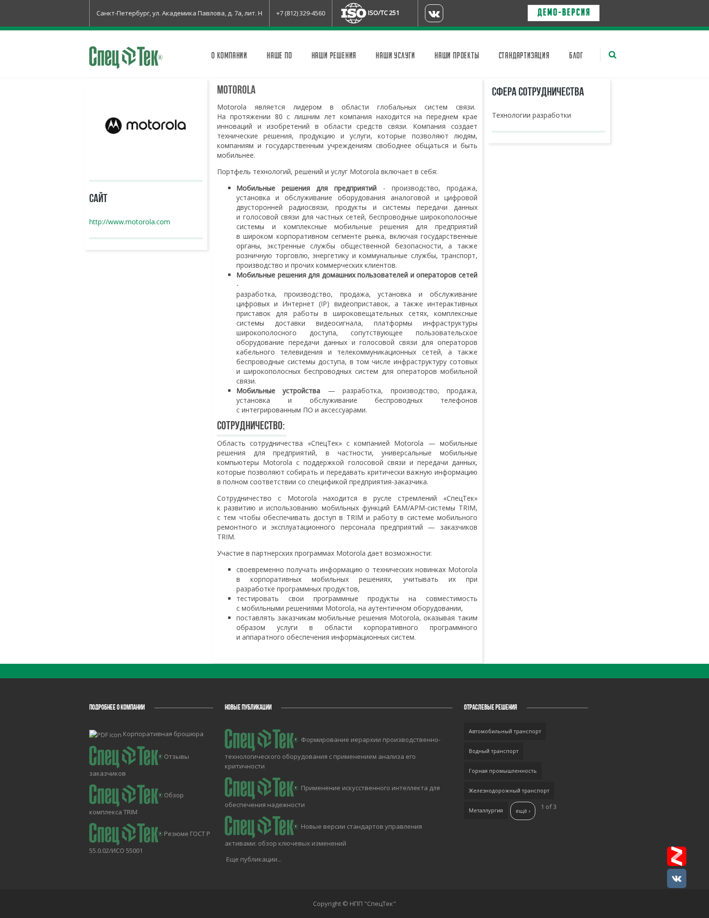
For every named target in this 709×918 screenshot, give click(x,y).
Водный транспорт (493, 750)
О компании (229, 56)
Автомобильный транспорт (505, 731)
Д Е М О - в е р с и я (563, 13)
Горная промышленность (503, 770)
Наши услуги (395, 56)
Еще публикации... (254, 859)
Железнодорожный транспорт (509, 790)
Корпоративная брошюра (163, 733)
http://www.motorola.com (129, 221)
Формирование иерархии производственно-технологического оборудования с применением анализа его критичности (332, 752)
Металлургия (486, 810)
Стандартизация (524, 56)
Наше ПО (279, 56)
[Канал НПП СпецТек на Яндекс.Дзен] (676, 856)
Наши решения (334, 56)
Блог (576, 56)
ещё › (523, 810)
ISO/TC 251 (383, 12)
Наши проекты (457, 56)
